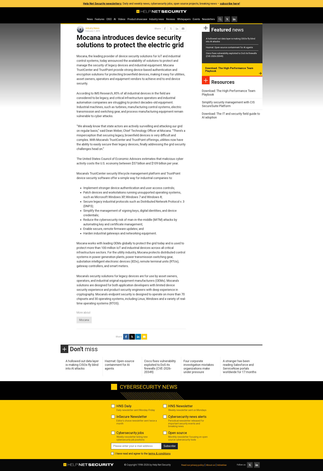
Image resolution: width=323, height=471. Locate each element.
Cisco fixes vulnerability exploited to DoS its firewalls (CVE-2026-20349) (160, 366)
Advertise (221, 465)
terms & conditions (159, 453)
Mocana (84, 320)
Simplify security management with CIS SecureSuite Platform (228, 104)
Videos (121, 19)
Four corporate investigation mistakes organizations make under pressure (199, 366)
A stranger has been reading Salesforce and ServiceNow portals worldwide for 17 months (239, 366)
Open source (177, 433)
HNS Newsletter (180, 406)
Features (99, 19)
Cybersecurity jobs (130, 433)
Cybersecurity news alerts (187, 417)
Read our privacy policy (192, 465)
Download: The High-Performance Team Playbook (229, 70)
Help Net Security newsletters (102, 3)
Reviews (170, 19)
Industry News (92, 28)
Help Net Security (162, 464)
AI (115, 19)
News (90, 19)
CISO (109, 19)
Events (196, 19)
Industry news (156, 19)
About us (210, 465)
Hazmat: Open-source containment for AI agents (229, 47)
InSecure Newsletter (131, 417)
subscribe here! (230, 3)
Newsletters (208, 19)
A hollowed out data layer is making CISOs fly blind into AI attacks (82, 364)
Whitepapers (184, 19)
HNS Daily (123, 406)
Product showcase (137, 19)
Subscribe (170, 446)
